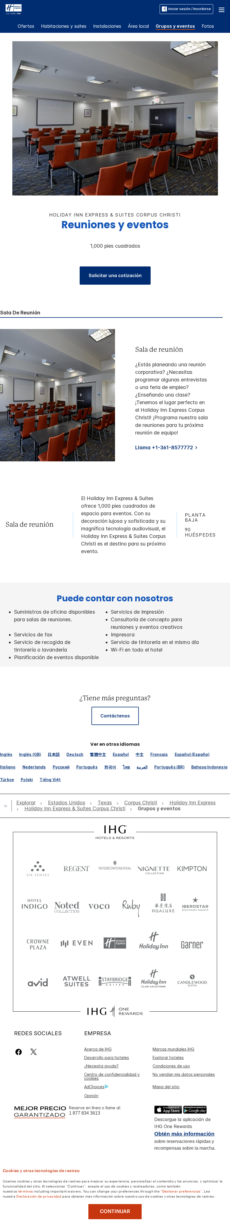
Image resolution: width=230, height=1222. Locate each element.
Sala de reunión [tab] (20, 313)
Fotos (208, 26)
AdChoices (94, 1086)
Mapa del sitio (166, 1086)
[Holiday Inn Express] (14, 8)
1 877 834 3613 (84, 1113)
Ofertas (26, 26)
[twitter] (33, 1051)
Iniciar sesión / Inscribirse (189, 9)
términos (25, 1190)
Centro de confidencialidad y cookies (112, 1076)
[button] (221, 9)
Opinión (91, 1095)
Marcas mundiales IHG (173, 1049)
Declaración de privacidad (38, 1195)
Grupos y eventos (175, 26)
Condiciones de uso (171, 1066)
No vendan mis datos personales (184, 1074)
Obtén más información (184, 1134)
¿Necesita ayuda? (101, 1066)
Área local (138, 26)
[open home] (8, 806)
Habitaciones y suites (63, 26)
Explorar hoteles (168, 1057)
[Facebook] (19, 1051)
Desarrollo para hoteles (106, 1057)
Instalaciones (107, 26)
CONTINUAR (115, 1211)
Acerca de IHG (98, 1049)
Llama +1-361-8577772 (164, 447)
